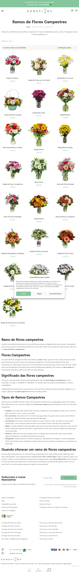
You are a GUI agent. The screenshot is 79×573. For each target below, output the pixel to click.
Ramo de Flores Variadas (65, 184)
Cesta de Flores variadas (12, 115)
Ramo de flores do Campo (65, 286)
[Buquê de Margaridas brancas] (39, 273)
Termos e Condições (8, 511)
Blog (3, 501)
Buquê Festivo (39, 219)
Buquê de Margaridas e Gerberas (12, 253)
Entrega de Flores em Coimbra (12, 529)
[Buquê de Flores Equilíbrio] (12, 272)
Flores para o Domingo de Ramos (51, 532)
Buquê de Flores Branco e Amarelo (13, 323)
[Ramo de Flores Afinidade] (12, 203)
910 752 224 (17, 550)
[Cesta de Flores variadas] (13, 100)
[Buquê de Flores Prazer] (65, 238)
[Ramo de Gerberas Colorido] (12, 133)
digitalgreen (67, 564)
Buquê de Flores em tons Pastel (39, 80)
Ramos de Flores (45, 504)
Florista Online (45, 501)
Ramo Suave (39, 182)
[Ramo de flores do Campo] (65, 272)
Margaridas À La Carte (65, 78)
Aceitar (23, 294)
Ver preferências (55, 294)
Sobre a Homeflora (8, 498)
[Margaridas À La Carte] (65, 64)
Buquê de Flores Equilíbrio (12, 286)
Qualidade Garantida (8, 504)
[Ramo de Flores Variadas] (65, 169)
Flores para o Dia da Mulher (49, 529)
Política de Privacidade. (70, 487)
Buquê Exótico (39, 149)
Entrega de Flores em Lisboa (11, 523)
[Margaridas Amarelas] (65, 133)
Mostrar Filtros (8, 41)
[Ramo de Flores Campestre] (65, 203)
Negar (39, 294)
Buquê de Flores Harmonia (39, 251)
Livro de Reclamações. (43, 564)
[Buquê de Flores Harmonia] (39, 237)
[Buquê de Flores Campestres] (13, 169)
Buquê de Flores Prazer (65, 253)
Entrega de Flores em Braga (11, 532)
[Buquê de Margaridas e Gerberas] (13, 238)
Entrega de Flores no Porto (10, 526)
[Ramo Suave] (39, 168)
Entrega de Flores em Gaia (10, 536)
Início (28, 27)
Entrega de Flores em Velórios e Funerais (53, 507)
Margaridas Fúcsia (39, 113)
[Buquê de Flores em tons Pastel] (39, 65)
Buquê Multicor (65, 115)
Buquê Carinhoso (12, 78)
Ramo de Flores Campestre (65, 217)
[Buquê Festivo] (39, 204)
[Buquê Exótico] (39, 134)
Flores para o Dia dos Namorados (51, 523)
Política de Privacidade (9, 507)
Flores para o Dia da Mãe (48, 526)
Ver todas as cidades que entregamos (14, 539)
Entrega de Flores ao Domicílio (50, 498)
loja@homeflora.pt (15, 553)
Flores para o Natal (46, 539)
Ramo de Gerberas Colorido (12, 147)
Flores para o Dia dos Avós (49, 536)
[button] (72, 11)
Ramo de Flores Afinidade (12, 217)
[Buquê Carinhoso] (12, 64)
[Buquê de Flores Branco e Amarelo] (13, 308)
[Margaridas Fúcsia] (39, 99)
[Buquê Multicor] (65, 100)
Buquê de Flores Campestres (13, 184)
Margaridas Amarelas (65, 147)
